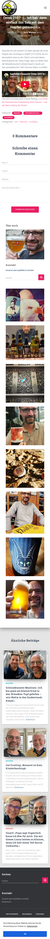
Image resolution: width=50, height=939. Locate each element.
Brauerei (17, 113)
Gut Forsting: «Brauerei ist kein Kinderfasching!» (24, 767)
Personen (40, 914)
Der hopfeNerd (12, 914)
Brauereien (27, 914)
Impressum (6, 902)
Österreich (8, 117)
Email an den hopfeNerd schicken (20, 270)
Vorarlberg (33, 122)
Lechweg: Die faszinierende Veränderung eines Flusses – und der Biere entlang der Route (25, 102)
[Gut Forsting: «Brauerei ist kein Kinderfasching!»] (25, 742)
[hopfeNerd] (10, 7)
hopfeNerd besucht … (33, 113)
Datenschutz (32, 926)
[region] (25, 928)
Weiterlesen (30, 720)
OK (25, 934)
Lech (16, 122)
